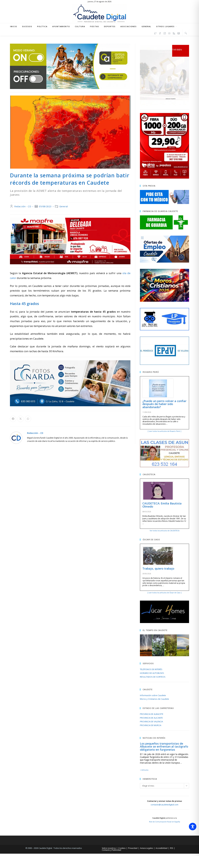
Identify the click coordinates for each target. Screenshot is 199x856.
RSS (171, 848)
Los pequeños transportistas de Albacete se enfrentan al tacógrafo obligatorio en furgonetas (164, 747)
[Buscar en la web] (186, 33)
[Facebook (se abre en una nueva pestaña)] (160, 32)
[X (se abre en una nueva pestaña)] (155, 32)
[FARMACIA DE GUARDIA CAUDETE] (164, 222)
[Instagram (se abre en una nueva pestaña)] (164, 32)
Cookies (121, 848)
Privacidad (132, 848)
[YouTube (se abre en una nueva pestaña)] (169, 32)
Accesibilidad (161, 848)
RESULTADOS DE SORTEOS (152, 676)
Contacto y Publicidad (111, 850)
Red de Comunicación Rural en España (164, 822)
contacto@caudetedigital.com (164, 804)
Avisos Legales (146, 848)
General (63, 206)
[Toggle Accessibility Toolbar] (193, 826)
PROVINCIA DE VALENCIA (151, 721)
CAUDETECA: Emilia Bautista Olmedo (162, 504)
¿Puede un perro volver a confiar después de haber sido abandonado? (164, 404)
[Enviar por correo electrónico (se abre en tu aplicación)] (178, 32)
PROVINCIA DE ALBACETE (151, 714)
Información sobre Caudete (153, 695)
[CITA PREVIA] (164, 197)
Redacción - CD (22, 206)
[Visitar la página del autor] (16, 437)
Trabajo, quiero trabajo (158, 568)
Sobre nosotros (109, 848)
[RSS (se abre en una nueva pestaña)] (174, 32)
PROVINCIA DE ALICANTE (151, 717)
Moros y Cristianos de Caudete (154, 699)
